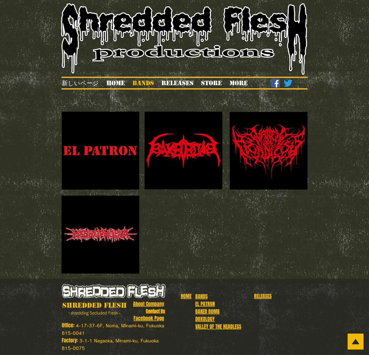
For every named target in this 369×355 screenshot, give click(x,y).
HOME (186, 296)
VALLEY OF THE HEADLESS (218, 326)
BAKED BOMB (207, 311)
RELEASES (263, 296)
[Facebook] (275, 83)
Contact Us (155, 311)
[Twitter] (288, 83)
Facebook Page (149, 318)
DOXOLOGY (205, 319)
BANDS (201, 296)
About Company (148, 304)
